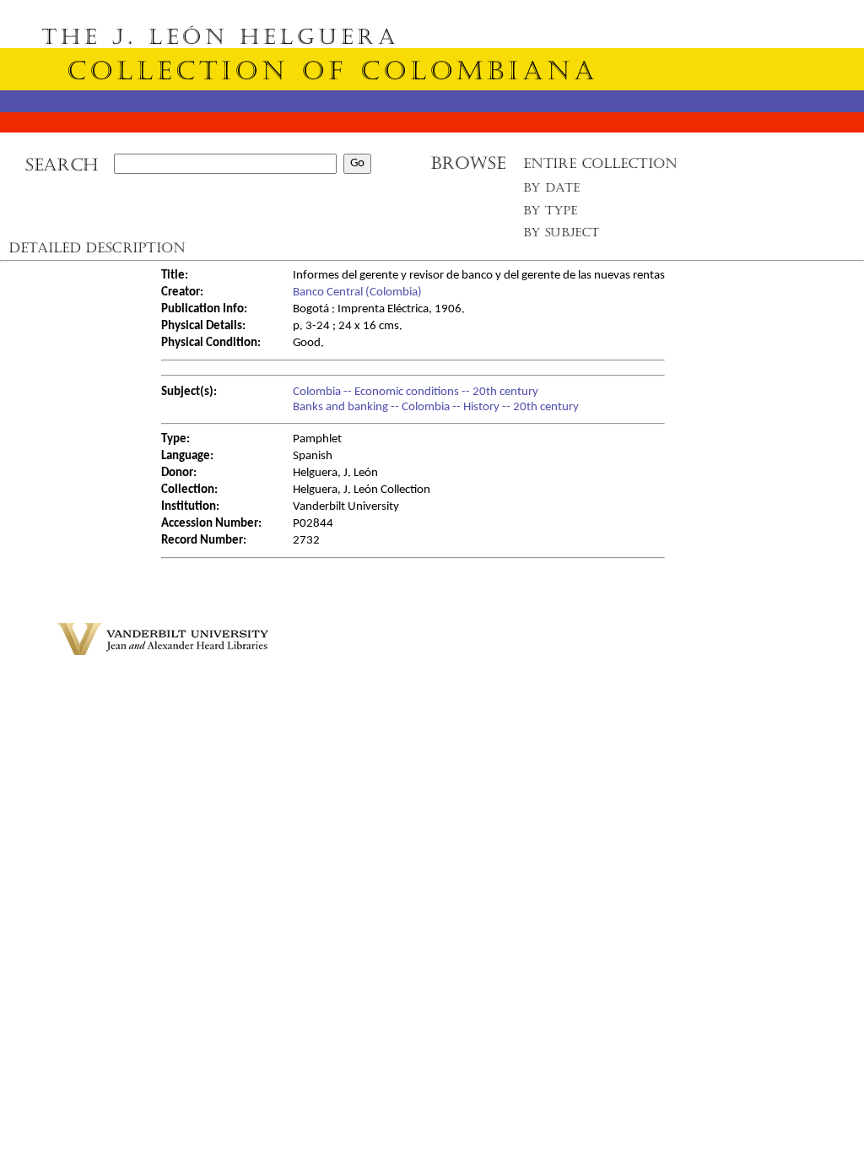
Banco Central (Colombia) (357, 292)
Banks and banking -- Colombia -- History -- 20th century (436, 407)
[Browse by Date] (556, 191)
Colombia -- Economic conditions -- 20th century (415, 392)
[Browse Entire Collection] (600, 168)
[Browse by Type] (550, 213)
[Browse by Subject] (562, 236)
